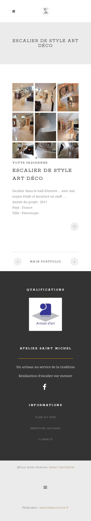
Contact (45, 439)
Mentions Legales (45, 428)
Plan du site (45, 417)
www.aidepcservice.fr (54, 507)
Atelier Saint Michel (61, 467)
